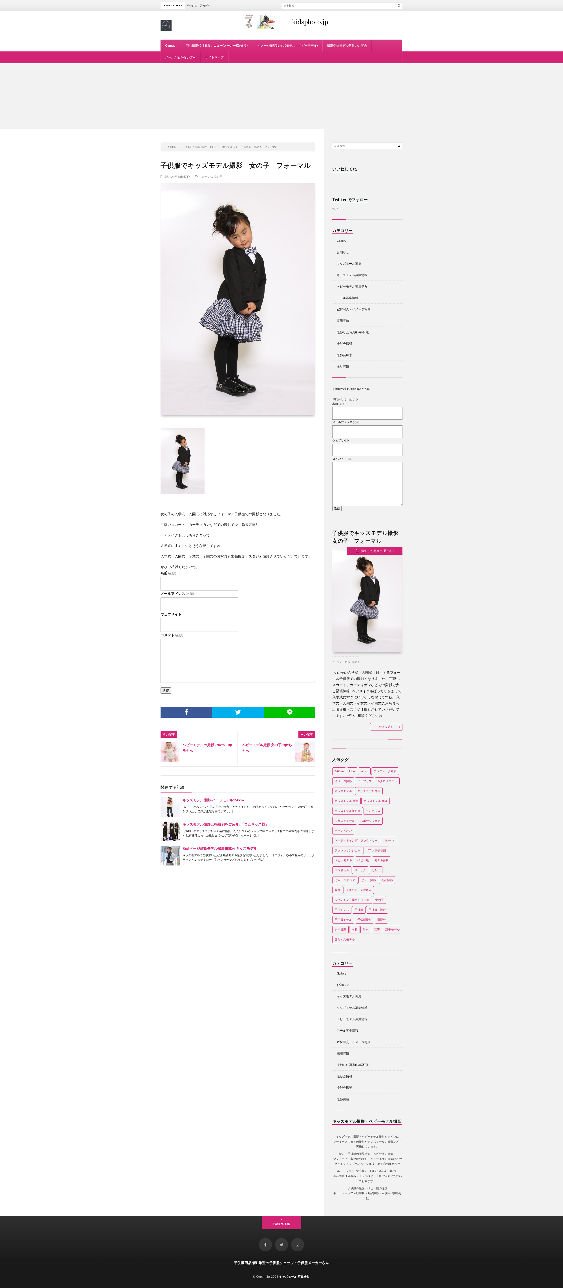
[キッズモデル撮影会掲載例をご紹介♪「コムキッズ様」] (170, 831)
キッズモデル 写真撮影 (294, 1276)
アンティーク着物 (385, 771)
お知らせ (343, 252)
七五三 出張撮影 (345, 880)
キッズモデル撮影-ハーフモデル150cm (213, 800)
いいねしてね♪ (345, 168)
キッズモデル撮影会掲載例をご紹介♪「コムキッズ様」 (226, 824)
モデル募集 (381, 860)
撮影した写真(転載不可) (178, 176)
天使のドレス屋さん (359, 890)
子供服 (359, 909)
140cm (339, 771)
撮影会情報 (344, 343)
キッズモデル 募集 (346, 801)
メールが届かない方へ (180, 57)
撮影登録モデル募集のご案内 (347, 45)
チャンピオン (343, 830)
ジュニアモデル (345, 820)
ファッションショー (347, 850)
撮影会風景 (344, 355)
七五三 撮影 (368, 880)
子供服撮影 (364, 919)
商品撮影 (387, 880)
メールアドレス (177, 593)
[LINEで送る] (289, 712)
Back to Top (281, 1224)
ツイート (338, 209)
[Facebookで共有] (186, 712)
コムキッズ (373, 811)
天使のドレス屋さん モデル (352, 900)
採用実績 (343, 320)
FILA (352, 771)
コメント (172, 635)
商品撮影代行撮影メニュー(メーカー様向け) (216, 45)
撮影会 (381, 919)
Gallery (341, 240)
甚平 (377, 929)
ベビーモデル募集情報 (352, 286)
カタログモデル (387, 781)
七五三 (375, 870)
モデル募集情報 (347, 298)
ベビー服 (363, 860)
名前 (168, 573)
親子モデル (392, 929)
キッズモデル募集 (349, 263)
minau (364, 771)
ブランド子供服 (376, 850)
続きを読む (386, 727)
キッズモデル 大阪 (375, 801)
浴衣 (366, 929)
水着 (354, 929)
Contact (171, 45)
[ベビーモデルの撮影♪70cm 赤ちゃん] (170, 752)
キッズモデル (343, 791)
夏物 (337, 890)
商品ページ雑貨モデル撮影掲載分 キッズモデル (220, 848)
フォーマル (205, 176)
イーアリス (364, 781)
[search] (399, 5)
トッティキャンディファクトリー (356, 840)
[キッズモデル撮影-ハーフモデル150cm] (170, 807)
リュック (360, 870)
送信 (165, 690)
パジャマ (389, 840)
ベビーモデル (343, 860)
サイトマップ (214, 57)
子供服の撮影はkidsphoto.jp (351, 389)
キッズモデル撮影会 (347, 811)
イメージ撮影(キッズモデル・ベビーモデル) (288, 45)
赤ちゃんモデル (345, 939)
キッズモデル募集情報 (352, 275)
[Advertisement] (281, 96)
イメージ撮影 (343, 781)
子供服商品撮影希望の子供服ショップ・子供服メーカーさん (281, 1263)
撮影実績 (343, 366)
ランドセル (342, 870)
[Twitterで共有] (238, 712)
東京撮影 (340, 929)
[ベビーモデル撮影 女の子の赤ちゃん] (305, 752)
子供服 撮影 (377, 909)
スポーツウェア (370, 820)
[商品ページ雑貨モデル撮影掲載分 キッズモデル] (170, 855)
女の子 (218, 176)
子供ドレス (342, 909)
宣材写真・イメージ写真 (354, 309)
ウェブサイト (171, 614)
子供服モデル (343, 919)
